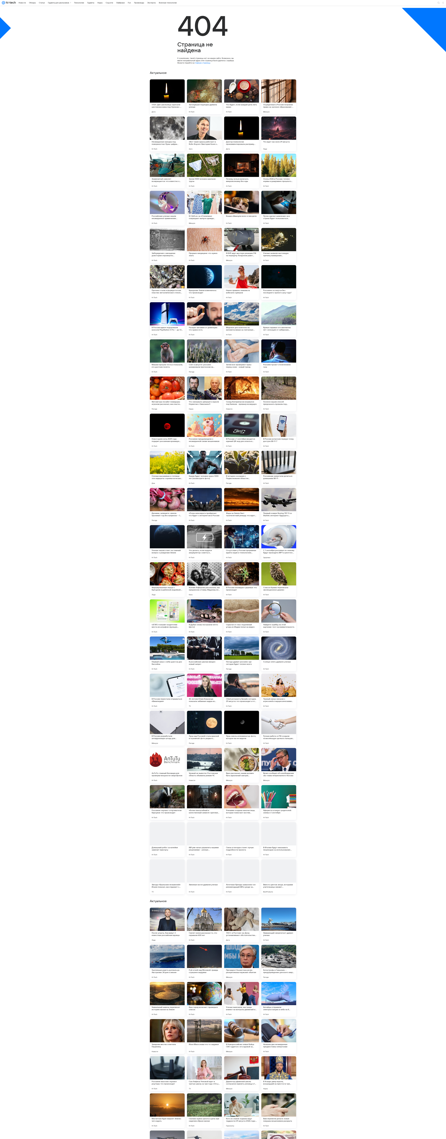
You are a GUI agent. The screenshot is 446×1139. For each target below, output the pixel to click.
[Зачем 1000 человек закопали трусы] (204, 171)
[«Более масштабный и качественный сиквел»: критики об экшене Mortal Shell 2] (204, 802)
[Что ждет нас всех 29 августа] (278, 134)
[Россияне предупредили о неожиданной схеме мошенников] (204, 431)
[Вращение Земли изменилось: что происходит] (204, 282)
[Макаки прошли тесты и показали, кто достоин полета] (167, 356)
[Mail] (3, 3)
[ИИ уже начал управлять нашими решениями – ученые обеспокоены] (204, 839)
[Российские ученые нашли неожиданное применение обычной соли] (167, 208)
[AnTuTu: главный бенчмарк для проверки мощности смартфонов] (167, 765)
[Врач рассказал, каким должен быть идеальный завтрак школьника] (241, 765)
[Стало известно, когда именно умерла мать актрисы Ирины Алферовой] (204, 1025)
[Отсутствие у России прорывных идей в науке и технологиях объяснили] (241, 542)
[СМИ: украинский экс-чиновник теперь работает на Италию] (241, 951)
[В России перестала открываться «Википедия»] (167, 691)
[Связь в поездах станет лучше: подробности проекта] (241, 839)
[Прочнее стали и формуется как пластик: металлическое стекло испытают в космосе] (167, 282)
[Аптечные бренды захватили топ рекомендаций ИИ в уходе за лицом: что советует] (241, 876)
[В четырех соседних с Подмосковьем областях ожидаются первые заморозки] (241, 468)
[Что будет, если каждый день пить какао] (241, 96)
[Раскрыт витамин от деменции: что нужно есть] (204, 319)
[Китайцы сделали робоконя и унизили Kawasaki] (278, 914)
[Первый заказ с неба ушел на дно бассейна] (167, 654)
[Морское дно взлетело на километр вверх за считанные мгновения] (241, 319)
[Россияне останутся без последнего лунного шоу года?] (278, 282)
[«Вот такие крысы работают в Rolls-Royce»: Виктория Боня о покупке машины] (204, 134)
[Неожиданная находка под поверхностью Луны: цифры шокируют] (167, 134)
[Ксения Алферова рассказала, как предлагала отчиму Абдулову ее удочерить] (204, 579)
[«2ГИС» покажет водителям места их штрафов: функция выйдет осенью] (167, 616)
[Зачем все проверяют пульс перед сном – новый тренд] (241, 356)
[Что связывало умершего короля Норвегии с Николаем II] (204, 394)
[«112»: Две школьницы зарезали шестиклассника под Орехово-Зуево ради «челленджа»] (167, 96)
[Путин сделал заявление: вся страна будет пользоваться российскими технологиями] (278, 208)
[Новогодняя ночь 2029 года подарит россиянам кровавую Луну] (167, 431)
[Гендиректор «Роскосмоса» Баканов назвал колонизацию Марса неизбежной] (167, 1099)
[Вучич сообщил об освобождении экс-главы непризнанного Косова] (278, 765)
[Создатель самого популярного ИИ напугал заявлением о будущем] (167, 951)
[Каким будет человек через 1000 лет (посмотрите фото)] (204, 468)
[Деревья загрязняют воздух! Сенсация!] (278, 951)
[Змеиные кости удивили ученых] (204, 876)
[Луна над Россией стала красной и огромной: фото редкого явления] (204, 728)
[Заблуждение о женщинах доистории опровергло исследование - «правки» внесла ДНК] (167, 245)
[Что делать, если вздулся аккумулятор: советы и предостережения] (204, 542)
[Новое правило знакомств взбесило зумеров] (241, 282)
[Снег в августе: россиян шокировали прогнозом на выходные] (204, 356)
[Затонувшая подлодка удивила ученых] (204, 96)
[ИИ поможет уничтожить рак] (278, 988)
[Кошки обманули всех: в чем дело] (241, 208)
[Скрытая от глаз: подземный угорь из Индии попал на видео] (241, 616)
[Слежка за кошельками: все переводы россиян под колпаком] (167, 988)
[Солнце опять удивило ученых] (278, 654)
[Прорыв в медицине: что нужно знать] (204, 245)
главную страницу (202, 63)
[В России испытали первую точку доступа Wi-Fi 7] (278, 431)
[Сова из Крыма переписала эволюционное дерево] (278, 579)
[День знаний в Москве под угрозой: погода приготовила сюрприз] (167, 914)
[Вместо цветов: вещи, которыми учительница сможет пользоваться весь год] (278, 876)
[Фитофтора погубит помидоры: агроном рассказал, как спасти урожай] (167, 394)
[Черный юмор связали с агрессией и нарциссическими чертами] (278, 691)
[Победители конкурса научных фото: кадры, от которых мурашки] (204, 1099)
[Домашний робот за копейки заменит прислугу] (167, 839)
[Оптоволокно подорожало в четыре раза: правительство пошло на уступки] (241, 1025)
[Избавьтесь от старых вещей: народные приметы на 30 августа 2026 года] (204, 988)
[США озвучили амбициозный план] (278, 1099)
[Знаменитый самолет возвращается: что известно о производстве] (167, 171)
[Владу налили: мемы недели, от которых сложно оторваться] (204, 951)
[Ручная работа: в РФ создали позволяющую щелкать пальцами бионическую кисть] (278, 728)
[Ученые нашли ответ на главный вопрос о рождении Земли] (167, 542)
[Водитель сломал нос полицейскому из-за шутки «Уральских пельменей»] (167, 1062)
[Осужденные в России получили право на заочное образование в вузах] (278, 96)
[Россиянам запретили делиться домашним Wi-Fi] (278, 468)
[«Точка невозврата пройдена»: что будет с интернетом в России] (204, 505)
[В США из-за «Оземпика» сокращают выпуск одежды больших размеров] (204, 208)
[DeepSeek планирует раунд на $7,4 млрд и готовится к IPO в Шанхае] (167, 1025)
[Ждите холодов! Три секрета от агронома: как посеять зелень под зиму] (241, 914)
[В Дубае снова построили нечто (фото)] (204, 616)
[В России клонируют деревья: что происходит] (241, 579)
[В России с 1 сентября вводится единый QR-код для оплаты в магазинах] (241, 431)
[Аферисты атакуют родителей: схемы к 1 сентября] (278, 802)
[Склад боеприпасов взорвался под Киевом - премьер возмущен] (241, 394)
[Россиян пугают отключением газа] (278, 356)
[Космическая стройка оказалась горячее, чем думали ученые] (278, 1025)
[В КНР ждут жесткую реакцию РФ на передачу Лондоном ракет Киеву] (241, 245)
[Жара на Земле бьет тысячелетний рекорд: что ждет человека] (241, 505)
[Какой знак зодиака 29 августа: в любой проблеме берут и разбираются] (204, 1062)
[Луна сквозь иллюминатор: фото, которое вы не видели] (241, 728)
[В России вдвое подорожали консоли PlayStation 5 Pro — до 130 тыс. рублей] (167, 319)
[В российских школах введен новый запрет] (204, 654)
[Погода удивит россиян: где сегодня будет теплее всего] (241, 654)
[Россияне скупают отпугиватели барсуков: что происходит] (167, 802)
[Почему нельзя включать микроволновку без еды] (241, 171)
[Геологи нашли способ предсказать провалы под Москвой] (278, 394)
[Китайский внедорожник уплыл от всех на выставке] (204, 914)
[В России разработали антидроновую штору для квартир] (167, 728)
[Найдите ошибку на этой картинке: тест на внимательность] (278, 616)
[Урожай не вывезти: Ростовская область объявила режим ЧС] (204, 765)
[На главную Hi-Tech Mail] (10, 3)
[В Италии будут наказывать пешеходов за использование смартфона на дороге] (278, 839)
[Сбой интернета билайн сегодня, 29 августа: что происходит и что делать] (241, 691)
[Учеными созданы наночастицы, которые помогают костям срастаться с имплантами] (241, 802)
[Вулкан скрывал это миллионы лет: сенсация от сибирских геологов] (278, 319)
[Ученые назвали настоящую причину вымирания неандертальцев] (278, 245)
